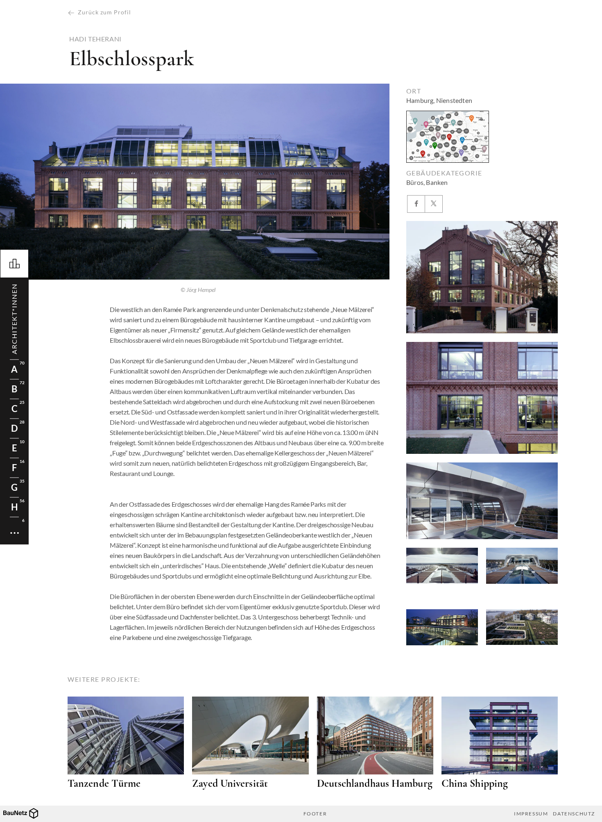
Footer (315, 813)
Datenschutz (574, 813)
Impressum (531, 813)
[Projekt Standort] (448, 136)
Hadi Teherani (95, 39)
